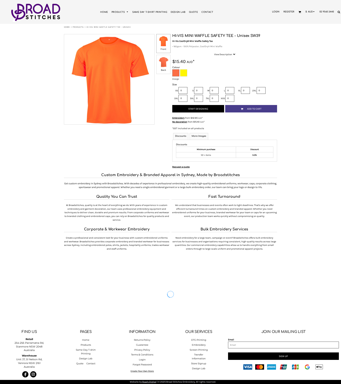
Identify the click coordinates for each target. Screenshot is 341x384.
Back (163, 70)
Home (67, 27)
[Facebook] (25, 374)
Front (163, 49)
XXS (223, 98)
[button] (120, 11)
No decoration (179, 121)
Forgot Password (142, 364)
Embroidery (178, 118)
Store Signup (198, 363)
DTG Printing (198, 339)
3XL (176, 98)
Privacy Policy (142, 349)
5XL (192, 98)
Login (275, 11)
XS (176, 90)
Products (78, 27)
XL (239, 90)
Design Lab (85, 358)
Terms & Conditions (142, 354)
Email (231, 339)
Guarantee (142, 344)
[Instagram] (33, 374)
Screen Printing (199, 349)
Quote (79, 363)
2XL (254, 90)
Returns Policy (142, 339)
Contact (90, 363)
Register (288, 11)
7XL (207, 98)
